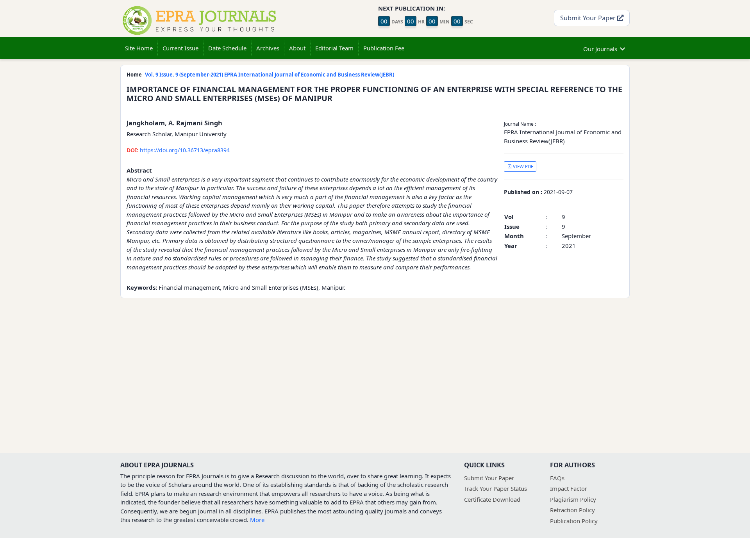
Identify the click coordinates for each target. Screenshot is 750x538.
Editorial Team (334, 48)
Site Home (139, 48)
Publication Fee (383, 48)
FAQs (557, 478)
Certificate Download (492, 499)
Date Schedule (227, 48)
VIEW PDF (522, 166)
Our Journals (600, 49)
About (297, 48)
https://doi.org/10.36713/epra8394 (178, 150)
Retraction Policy (572, 510)
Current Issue (180, 48)
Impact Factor (568, 488)
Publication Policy (574, 521)
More (257, 520)
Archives (267, 48)
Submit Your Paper (588, 17)
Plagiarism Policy (573, 499)
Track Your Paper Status (495, 488)
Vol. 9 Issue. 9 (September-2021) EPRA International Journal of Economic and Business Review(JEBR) (269, 74)
